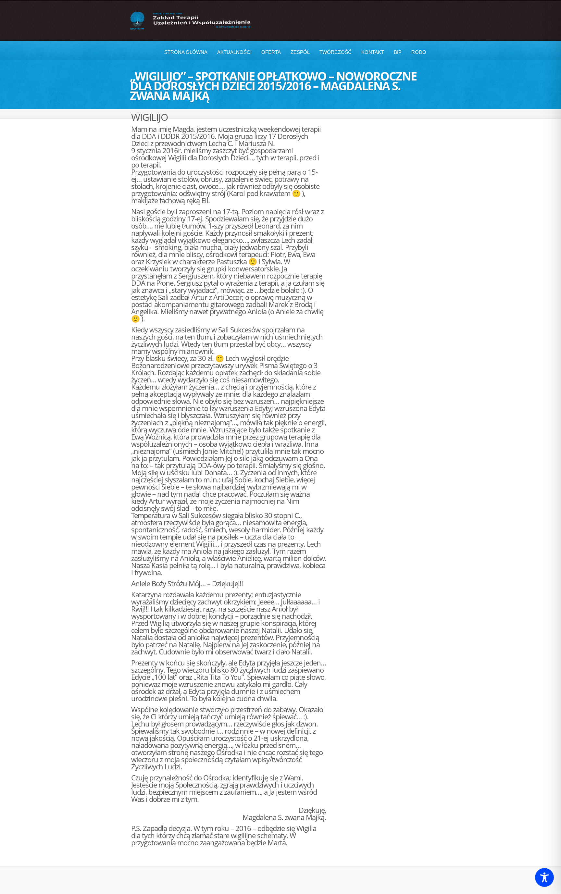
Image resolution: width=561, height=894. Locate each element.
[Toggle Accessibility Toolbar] (544, 877)
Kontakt (372, 52)
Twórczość (335, 52)
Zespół (300, 52)
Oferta (271, 52)
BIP (398, 52)
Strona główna (185, 52)
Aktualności (234, 52)
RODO (418, 52)
